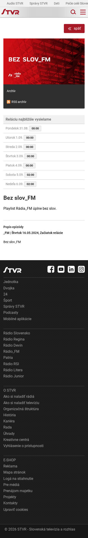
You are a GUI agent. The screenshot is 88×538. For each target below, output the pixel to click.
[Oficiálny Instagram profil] (81, 269)
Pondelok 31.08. (22, 128)
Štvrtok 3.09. (20, 156)
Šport (7, 300)
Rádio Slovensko (16, 333)
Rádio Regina (14, 339)
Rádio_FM (11, 351)
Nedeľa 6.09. (20, 184)
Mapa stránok (14, 472)
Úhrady (9, 433)
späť (77, 28)
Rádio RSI (11, 364)
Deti (57, 3)
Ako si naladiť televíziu (21, 403)
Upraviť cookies (15, 509)
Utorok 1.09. (19, 137)
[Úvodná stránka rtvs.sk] (10, 12)
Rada (7, 427)
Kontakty (10, 503)
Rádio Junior (13, 376)
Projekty (9, 497)
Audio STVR (15, 3)
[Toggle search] (73, 12)
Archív (11, 91)
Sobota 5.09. (20, 174)
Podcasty (10, 312)
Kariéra (9, 421)
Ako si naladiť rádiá (18, 396)
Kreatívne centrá (16, 440)
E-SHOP (9, 460)
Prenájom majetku (17, 491)
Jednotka (10, 282)
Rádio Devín (13, 345)
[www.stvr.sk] (12, 270)
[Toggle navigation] (83, 12)
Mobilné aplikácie (17, 319)
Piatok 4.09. (19, 165)
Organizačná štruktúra (21, 409)
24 (5, 294)
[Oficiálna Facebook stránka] (51, 269)
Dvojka (8, 288)
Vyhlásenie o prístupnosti (23, 446)
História (9, 415)
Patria (8, 357)
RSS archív (19, 102)
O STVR (9, 390)
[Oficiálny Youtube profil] (61, 269)
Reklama (10, 466)
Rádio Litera (13, 370)
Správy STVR (39, 3)
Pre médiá (11, 485)
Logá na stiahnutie (18, 478)
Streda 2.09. (19, 147)
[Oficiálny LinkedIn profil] (71, 269)
